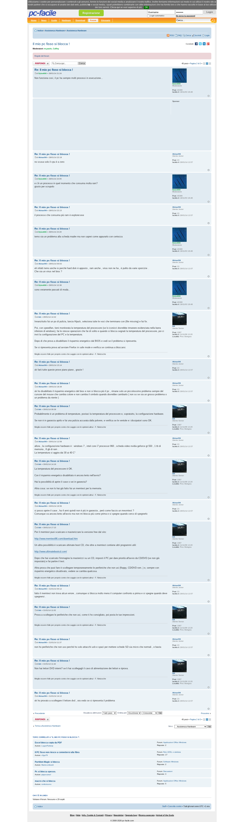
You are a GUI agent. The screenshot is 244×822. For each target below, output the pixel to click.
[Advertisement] (101, 124)
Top (209, 96)
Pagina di (195, 63)
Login (207, 35)
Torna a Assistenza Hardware (48, 726)
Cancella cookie (175, 806)
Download (80, 20)
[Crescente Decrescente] (152, 713)
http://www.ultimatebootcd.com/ (50, 551)
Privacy (108, 815)
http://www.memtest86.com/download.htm (56, 538)
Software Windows (170, 762)
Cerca (188, 35)
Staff (164, 806)
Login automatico (157, 16)
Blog (72, 815)
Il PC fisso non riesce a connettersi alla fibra (57, 752)
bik (39, 317)
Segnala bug (131, 815)
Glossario (105, 20)
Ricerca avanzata (147, 815)
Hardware (66, 20)
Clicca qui (115, 7)
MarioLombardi (47, 765)
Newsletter (119, 815)
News (43, 20)
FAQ (180, 35)
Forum (93, 20)
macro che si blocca (45, 781)
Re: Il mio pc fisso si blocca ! (53, 69)
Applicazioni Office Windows (174, 742)
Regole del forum (41, 56)
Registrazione (91, 12)
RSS (172, 35)
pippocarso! (46, 775)
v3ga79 (44, 755)
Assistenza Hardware (55, 30)
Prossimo (205, 713)
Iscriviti (198, 35)
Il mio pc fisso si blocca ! (51, 44)
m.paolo (48, 49)
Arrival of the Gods (165, 815)
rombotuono (46, 784)
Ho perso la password (185, 16)
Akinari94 (42, 157)
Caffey (56, 49)
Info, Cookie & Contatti (93, 815)
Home (33, 20)
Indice (40, 30)
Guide (54, 20)
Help (78, 815)
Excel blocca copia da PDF (48, 743)
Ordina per (122, 713)
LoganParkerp (47, 746)
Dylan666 (42, 73)
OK (146, 7)
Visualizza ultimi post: (92, 713)
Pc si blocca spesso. (45, 772)
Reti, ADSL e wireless (172, 752)
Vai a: (170, 726)
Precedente (40, 713)
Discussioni (167, 771)
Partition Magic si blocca (47, 762)
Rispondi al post (39, 62)
